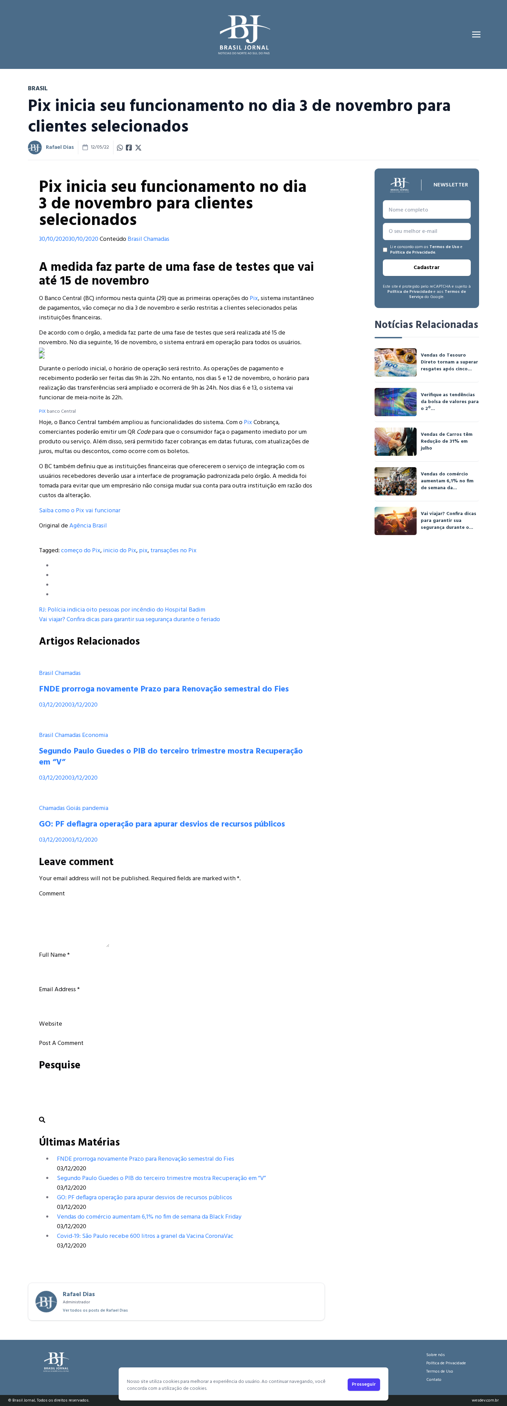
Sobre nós (435, 1355)
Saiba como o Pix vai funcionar (79, 511)
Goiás (73, 808)
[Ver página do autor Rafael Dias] (35, 147)
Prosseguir (364, 1384)
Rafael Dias (60, 147)
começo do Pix (80, 551)
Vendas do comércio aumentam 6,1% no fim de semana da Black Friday (149, 1217)
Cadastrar (427, 267)
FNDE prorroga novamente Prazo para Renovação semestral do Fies (164, 689)
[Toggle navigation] (476, 34)
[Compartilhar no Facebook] (129, 147)
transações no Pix (173, 551)
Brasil (135, 239)
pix (143, 551)
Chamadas (156, 239)
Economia (95, 735)
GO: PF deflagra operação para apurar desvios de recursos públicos (162, 824)
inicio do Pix (119, 551)
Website (50, 1024)
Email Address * (59, 990)
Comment (52, 894)
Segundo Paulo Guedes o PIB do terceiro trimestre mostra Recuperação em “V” (171, 757)
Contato (433, 1379)
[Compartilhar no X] (138, 147)
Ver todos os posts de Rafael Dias (95, 1310)
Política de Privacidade (412, 252)
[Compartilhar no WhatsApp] (120, 147)
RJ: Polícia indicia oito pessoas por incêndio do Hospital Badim (122, 610)
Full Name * (54, 955)
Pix (254, 299)
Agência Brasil (88, 526)
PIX (42, 411)
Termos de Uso (444, 247)
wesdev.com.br (485, 1400)
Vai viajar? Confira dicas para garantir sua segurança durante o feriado (129, 620)
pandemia (95, 808)
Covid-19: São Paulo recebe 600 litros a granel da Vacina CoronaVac (145, 1236)
